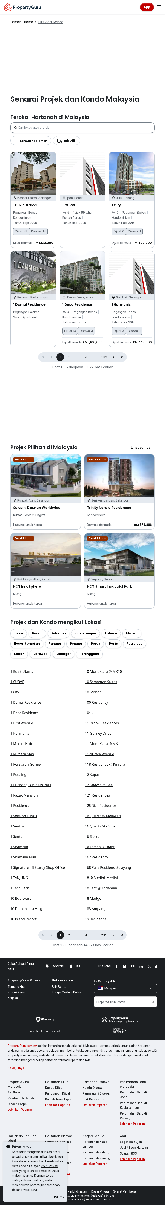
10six (89, 712)
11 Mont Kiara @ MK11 (103, 743)
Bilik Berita (59, 986)
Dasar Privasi (100, 1191)
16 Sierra (92, 836)
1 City (14, 692)
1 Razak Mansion (24, 795)
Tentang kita (16, 986)
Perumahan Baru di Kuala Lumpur (133, 1105)
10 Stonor (93, 692)
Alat (123, 1136)
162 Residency (96, 857)
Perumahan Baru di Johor (133, 1095)
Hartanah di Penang (96, 1158)
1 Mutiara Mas (22, 754)
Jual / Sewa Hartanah (135, 1147)
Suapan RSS (128, 1153)
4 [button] (86, 357)
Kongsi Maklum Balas (66, 992)
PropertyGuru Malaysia (18, 1084)
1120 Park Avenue (99, 754)
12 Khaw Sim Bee (99, 785)
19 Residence (95, 919)
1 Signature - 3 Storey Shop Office (37, 867)
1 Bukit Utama (21, 671)
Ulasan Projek (17, 1104)
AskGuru (14, 1092)
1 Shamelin (19, 846)
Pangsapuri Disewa (96, 1093)
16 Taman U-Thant (100, 846)
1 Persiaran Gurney (26, 764)
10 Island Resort (23, 919)
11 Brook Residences (102, 723)
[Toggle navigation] (159, 7)
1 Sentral (17, 826)
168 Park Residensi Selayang (108, 867)
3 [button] (77, 357)
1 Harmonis (19, 733)
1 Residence (20, 805)
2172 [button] (104, 357)
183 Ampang (95, 908)
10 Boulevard (21, 898)
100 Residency (96, 702)
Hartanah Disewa (96, 1082)
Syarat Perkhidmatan (72, 1191)
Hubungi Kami (62, 980)
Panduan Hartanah (21, 1098)
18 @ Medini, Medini (101, 877)
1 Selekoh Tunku (23, 816)
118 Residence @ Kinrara (105, 764)
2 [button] (69, 357)
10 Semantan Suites (101, 681)
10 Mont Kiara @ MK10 (103, 671)
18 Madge (93, 898)
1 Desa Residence (24, 712)
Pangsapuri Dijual (57, 1093)
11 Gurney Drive (98, 733)
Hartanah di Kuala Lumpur (94, 1144)
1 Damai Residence (25, 702)
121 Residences (97, 795)
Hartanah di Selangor (97, 1152)
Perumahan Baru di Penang (133, 1116)
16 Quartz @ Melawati (103, 816)
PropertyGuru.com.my (23, 1045)
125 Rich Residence (100, 805)
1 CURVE (17, 681)
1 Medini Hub (21, 743)
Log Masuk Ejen (131, 1142)
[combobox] (86, 127)
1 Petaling (18, 774)
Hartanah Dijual (57, 1082)
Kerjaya (13, 998)
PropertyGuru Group (24, 980)
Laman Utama (21, 22)
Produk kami (16, 992)
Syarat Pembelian (125, 1191)
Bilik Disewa (90, 1099)
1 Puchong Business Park (30, 785)
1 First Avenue (21, 723)
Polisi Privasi (49, 1166)
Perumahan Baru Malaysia (133, 1084)
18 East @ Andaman (101, 888)
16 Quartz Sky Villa (100, 826)
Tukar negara (104, 981)
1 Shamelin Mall (23, 857)
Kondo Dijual (54, 1087)
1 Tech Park (19, 888)
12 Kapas (92, 774)
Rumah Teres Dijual (58, 1099)
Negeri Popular (94, 1136)
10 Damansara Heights (28, 908)
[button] (113, 357)
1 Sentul (16, 836)
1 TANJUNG (19, 877)
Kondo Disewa (92, 1087)
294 (104, 935)
